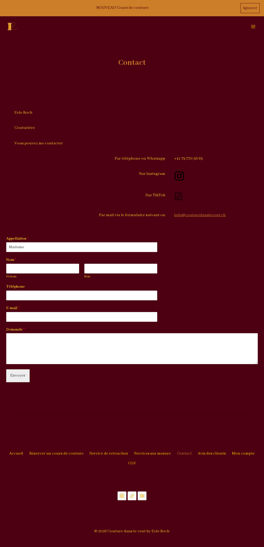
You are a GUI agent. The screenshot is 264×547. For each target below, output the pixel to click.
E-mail (12, 308)
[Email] (142, 495)
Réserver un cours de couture (56, 453)
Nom (11, 259)
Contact (184, 453)
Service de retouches (108, 453)
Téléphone (15, 286)
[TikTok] (132, 495)
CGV (132, 463)
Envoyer (18, 375)
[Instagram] (122, 495)
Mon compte (243, 453)
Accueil (16, 453)
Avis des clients (212, 453)
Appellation (17, 238)
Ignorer (250, 8)
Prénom (11, 276)
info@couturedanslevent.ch (200, 215)
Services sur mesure (152, 453)
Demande (15, 329)
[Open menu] (253, 27)
